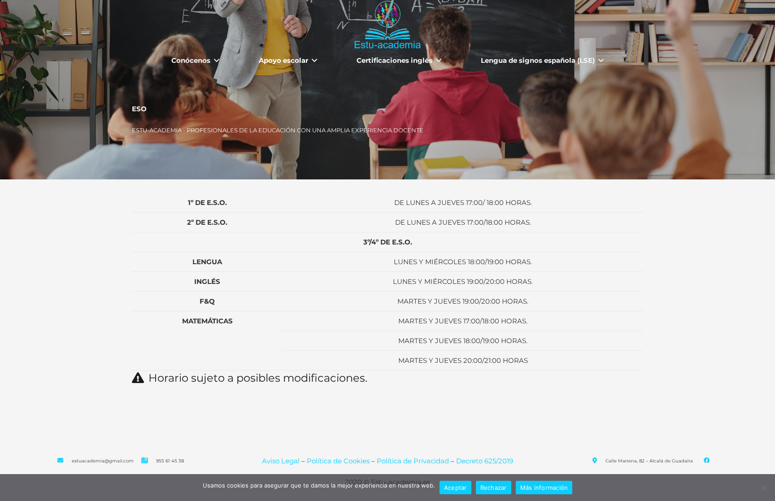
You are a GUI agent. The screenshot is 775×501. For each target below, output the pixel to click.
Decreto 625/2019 (484, 461)
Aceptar (455, 487)
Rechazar (493, 487)
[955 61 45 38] (149, 460)
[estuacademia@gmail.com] (64, 460)
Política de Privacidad (414, 461)
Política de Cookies (338, 461)
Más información (544, 487)
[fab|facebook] (706, 460)
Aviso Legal (281, 461)
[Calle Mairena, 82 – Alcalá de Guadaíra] (599, 460)
